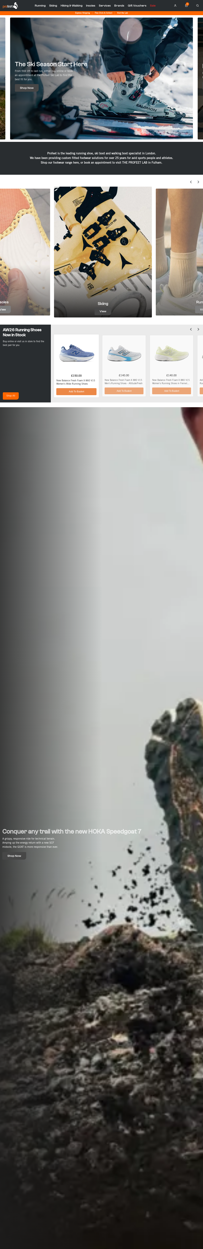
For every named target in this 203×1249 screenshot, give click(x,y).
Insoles (90, 5)
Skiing (53, 5)
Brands (119, 5)
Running (40, 5)
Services (105, 5)
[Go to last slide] (4, 78)
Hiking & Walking (71, 5)
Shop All (10, 396)
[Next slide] (198, 78)
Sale (153, 5)
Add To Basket (76, 391)
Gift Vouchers (137, 5)
